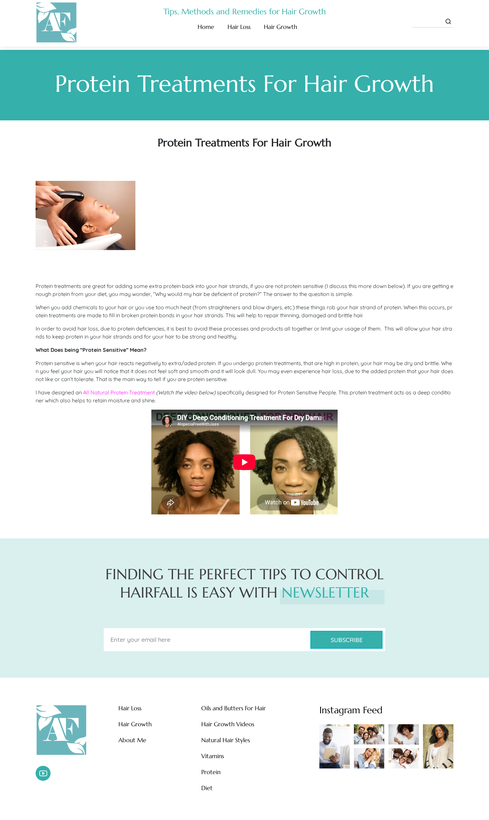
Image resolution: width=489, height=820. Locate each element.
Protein (211, 772)
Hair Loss (239, 27)
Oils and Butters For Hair (233, 708)
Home (206, 27)
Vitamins (212, 756)
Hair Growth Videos (227, 724)
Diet (207, 788)
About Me (132, 740)
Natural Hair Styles (225, 740)
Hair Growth (280, 27)
